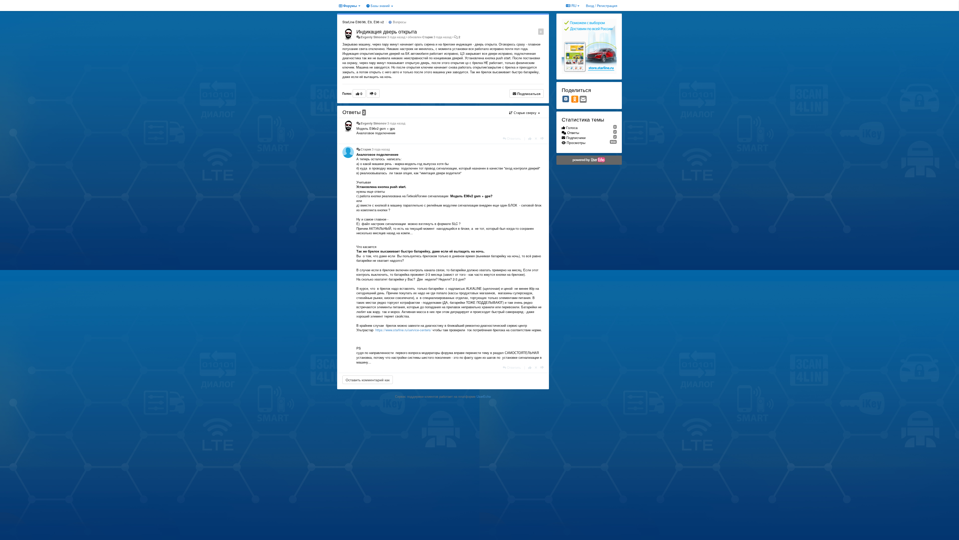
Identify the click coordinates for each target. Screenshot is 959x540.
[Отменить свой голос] (536, 138)
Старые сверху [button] (525, 112)
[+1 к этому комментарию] (529, 138)
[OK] (574, 99)
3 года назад (396, 123)
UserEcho (484, 396)
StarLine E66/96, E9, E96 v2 (363, 22)
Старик (427, 37)
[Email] (583, 99)
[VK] (566, 99)
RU (573, 5)
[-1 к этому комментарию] (542, 138)
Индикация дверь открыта (386, 31)
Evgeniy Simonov (374, 37)
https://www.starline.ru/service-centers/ (403, 330)
